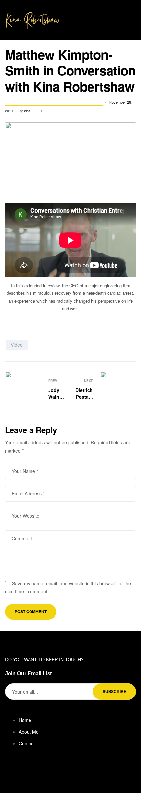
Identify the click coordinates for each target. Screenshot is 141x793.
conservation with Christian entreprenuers (54, 102)
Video (17, 344)
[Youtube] (38, 770)
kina (27, 110)
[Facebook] (10, 770)
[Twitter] (24, 770)
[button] (133, 15)
